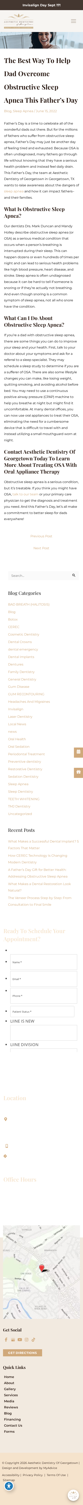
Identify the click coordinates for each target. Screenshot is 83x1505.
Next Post (41, 548)
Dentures (15, 664)
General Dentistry (22, 679)
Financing (12, 1419)
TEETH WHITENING (23, 799)
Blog (7, 111)
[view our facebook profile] (6, 1339)
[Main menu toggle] (73, 21)
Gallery (10, 1389)
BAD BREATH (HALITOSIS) (29, 604)
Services (11, 1395)
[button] (22, 1353)
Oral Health (17, 739)
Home (9, 1377)
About (9, 1383)
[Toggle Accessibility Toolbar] (9, 1486)
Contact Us (13, 1425)
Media (9, 1401)
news (12, 732)
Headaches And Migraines (29, 702)
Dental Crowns (20, 642)
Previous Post (41, 536)
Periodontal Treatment (26, 754)
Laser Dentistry (20, 717)
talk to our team (25, 494)
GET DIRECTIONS (22, 1353)
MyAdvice (50, 1468)
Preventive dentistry (24, 761)
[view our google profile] (13, 1339)
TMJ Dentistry (19, 806)
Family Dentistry (21, 672)
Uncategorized (20, 814)
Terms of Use (56, 1475)
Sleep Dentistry (20, 791)
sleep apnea (14, 191)
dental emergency (23, 649)
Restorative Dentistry (25, 769)
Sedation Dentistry (23, 776)
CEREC (13, 627)
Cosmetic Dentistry (23, 634)
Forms (9, 1432)
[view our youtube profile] (20, 1339)
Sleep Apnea (23, 111)
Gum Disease (18, 687)
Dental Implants (21, 657)
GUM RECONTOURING (26, 694)
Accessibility (11, 1475)
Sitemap (8, 1480)
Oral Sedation (19, 747)
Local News (17, 724)
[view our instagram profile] (27, 1339)
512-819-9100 (22, 1146)
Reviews (11, 1407)
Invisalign (15, 709)
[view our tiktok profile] (33, 1339)
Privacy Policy (33, 1475)
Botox (13, 619)
